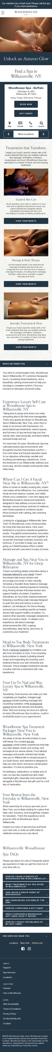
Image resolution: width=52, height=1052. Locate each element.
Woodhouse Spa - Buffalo (26, 88)
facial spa (21, 520)
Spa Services (9, 972)
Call (30, 126)
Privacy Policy (9, 1014)
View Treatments (26, 221)
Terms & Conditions (12, 1009)
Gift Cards (26, 113)
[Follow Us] (23, 951)
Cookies (7, 1023)
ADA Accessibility (11, 1004)
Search (41, 126)
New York (25, 943)
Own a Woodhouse (12, 993)
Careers (7, 988)
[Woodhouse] (26, 13)
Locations (13, 943)
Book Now (26, 104)
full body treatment (20, 650)
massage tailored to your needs (18, 574)
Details (20, 126)
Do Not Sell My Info (12, 1018)
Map (9, 126)
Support (7, 967)
